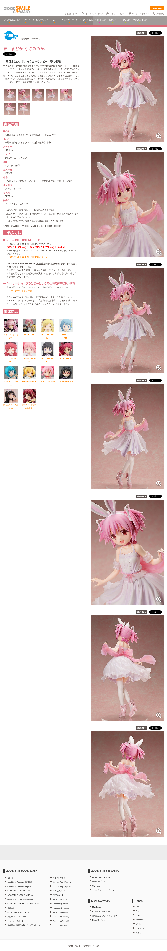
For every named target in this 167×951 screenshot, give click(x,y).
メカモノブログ (59, 891)
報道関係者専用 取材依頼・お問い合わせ (23, 925)
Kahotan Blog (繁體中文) (62, 887)
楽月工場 (11, 908)
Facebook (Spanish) (61, 921)
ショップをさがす (117, 14)
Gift (137, 907)
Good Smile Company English (19, 887)
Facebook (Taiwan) (60, 912)
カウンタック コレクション (103, 890)
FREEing (139, 915)
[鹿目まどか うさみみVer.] (127, 140)
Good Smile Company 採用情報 (19, 882)
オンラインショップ (94, 14)
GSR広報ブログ (98, 881)
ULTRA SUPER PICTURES (18, 912)
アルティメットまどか (11, 336)
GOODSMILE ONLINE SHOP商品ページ (28, 257)
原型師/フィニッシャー (16, 917)
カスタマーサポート (140, 14)
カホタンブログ (59, 878)
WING (138, 924)
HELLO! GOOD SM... (47, 336)
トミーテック (141, 928)
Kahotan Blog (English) (62, 882)
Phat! (138, 911)
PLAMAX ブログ (98, 920)
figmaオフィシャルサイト (102, 911)
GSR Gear (96, 886)
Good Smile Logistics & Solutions (20, 899)
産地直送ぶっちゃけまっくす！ (104, 916)
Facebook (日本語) (60, 899)
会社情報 (11, 878)
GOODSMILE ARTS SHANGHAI (20, 895)
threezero (140, 920)
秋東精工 (139, 933)
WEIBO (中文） (59, 895)
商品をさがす (73, 14)
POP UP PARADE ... (66, 359)
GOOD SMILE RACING (101, 877)
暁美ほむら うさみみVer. (10, 406)
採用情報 (160, 14)
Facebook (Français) (61, 908)
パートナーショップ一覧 (20, 290)
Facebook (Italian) (60, 925)
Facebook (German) (61, 917)
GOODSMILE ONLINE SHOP (19, 891)
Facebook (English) (60, 904)
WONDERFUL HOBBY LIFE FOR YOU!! (23, 904)
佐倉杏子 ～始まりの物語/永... (29, 406)
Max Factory (97, 907)
